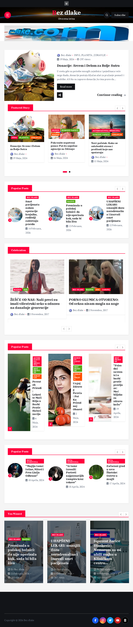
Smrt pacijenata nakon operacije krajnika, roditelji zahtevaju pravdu (32, 213)
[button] (117, 108)
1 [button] (65, 172)
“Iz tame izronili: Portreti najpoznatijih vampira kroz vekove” (75, 474)
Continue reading (110, 95)
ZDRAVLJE (100, 55)
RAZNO (55, 134)
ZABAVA (106, 289)
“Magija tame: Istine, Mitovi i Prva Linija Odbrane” (34, 470)
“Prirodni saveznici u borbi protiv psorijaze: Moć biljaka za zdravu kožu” (118, 385)
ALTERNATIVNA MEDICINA (106, 130)
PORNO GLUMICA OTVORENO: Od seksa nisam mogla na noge (94, 302)
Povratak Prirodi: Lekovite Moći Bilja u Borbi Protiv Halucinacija (37, 398)
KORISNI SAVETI (70, 130)
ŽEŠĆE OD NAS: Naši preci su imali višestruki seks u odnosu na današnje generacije (35, 304)
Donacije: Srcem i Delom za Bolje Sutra (88, 65)
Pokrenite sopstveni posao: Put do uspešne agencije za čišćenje (64, 146)
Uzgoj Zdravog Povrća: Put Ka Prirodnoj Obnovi (77, 396)
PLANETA (86, 55)
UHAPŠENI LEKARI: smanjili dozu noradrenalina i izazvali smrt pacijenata (115, 211)
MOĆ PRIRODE (37, 370)
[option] (26, 138)
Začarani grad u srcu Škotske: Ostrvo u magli (116, 472)
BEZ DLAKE (32, 197)
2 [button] (69, 172)
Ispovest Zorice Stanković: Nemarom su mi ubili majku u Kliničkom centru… (107, 552)
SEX (26, 289)
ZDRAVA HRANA (77, 377)
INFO (77, 55)
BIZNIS (55, 130)
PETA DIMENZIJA (32, 461)
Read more (66, 86)
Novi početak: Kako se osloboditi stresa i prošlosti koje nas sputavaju (104, 147)
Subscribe (119, 15)
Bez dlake (66, 55)
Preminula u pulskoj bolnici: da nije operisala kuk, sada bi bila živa (75, 213)
